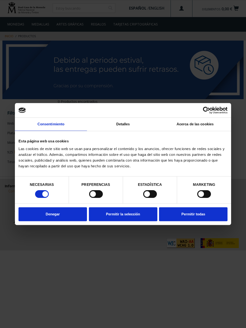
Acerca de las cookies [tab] (195, 124)
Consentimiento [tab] (50, 124)
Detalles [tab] (123, 124)
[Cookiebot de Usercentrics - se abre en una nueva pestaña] (206, 110)
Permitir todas (193, 214)
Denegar (53, 214)
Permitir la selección (123, 214)
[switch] (96, 194)
